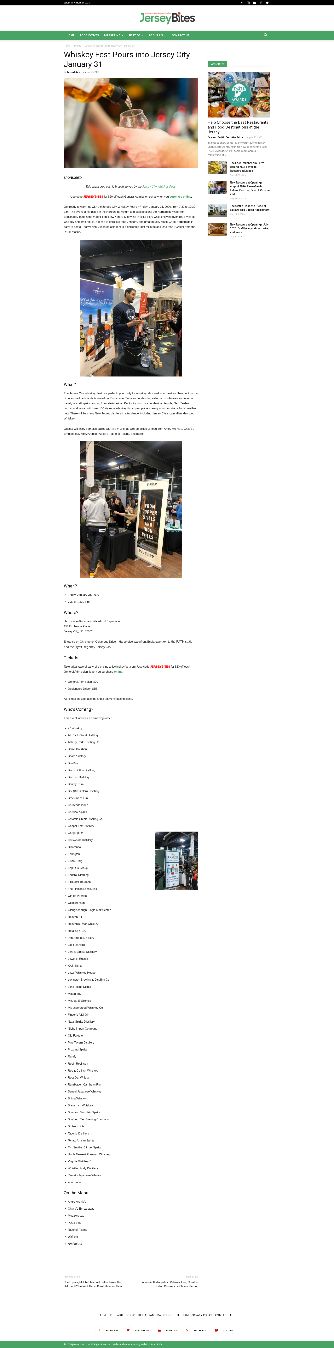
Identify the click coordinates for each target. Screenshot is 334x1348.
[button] (265, 35)
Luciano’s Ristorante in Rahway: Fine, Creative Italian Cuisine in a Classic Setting (169, 1284)
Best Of (134, 35)
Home (70, 35)
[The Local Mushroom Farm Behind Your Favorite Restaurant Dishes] (217, 167)
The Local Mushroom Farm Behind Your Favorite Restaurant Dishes (247, 166)
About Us (156, 35)
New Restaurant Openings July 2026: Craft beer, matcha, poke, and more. (249, 228)
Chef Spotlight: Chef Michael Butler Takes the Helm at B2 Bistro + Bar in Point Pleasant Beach (94, 1284)
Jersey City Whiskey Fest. (159, 186)
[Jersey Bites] (167, 18)
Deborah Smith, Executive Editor (226, 137)
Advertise (107, 1315)
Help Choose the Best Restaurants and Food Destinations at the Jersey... (238, 127)
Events (77, 45)
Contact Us (180, 35)
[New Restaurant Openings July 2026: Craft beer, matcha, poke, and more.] (217, 229)
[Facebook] (242, 2)
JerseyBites (73, 71)
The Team (182, 1315)
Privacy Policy (201, 1315)
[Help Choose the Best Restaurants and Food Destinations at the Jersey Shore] (239, 94)
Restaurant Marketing (155, 1315)
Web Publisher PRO (151, 1344)
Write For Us (126, 1315)
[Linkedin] (254, 2)
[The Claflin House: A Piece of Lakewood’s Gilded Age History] (217, 210)
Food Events (89, 35)
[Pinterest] (261, 2)
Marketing (112, 35)
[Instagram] (248, 2)
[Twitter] (267, 2)
